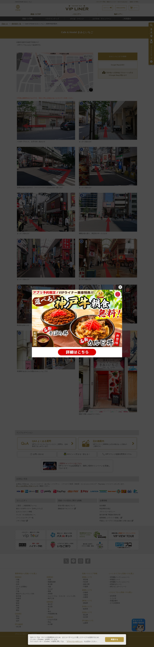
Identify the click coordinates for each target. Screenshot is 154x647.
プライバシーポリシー (75, 641)
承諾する (114, 639)
